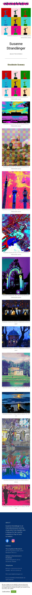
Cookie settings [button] (6, 591)
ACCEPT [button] (13, 591)
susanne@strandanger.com (15, 574)
